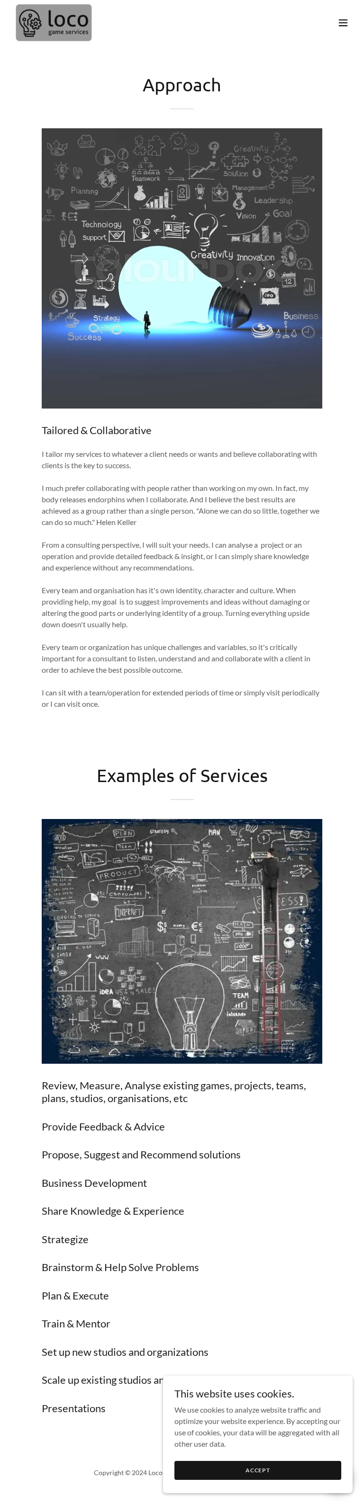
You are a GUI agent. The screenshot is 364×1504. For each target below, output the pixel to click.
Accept (258, 1470)
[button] (343, 22)
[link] (53, 23)
